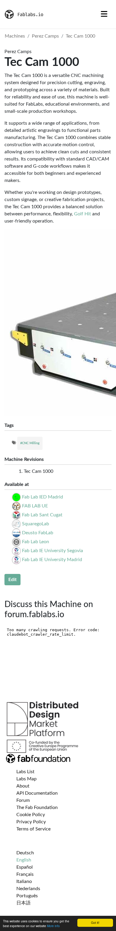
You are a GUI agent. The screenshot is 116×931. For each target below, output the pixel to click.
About (22, 786)
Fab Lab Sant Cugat (42, 514)
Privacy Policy (31, 821)
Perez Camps (45, 36)
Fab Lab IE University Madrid (52, 559)
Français (25, 874)
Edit (12, 579)
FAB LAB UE (35, 506)
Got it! (95, 922)
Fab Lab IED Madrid (42, 497)
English (23, 860)
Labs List (25, 771)
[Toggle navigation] (104, 14)
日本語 (23, 903)
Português (27, 895)
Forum (23, 800)
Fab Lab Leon (35, 541)
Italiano (24, 881)
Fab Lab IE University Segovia (52, 550)
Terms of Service (33, 829)
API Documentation (37, 793)
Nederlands (28, 888)
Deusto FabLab (37, 532)
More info (53, 926)
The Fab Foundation (37, 807)
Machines (15, 36)
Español (24, 867)
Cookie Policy (30, 814)
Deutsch (25, 852)
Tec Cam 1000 (80, 36)
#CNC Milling (30, 443)
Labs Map (26, 778)
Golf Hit (82, 213)
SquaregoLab (35, 523)
